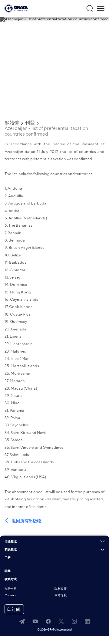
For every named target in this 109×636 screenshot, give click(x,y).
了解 (8, 557)
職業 (8, 571)
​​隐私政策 (60, 588)
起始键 (12, 123)
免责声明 (11, 588)
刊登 (30, 123)
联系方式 (11, 579)
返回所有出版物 (26, 520)
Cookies (10, 595)
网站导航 (60, 595)
